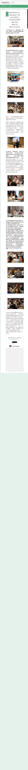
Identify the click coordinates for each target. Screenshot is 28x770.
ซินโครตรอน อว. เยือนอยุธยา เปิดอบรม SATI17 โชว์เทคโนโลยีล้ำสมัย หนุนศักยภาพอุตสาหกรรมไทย (14, 19)
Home (10, 6)
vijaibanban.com (14, 339)
